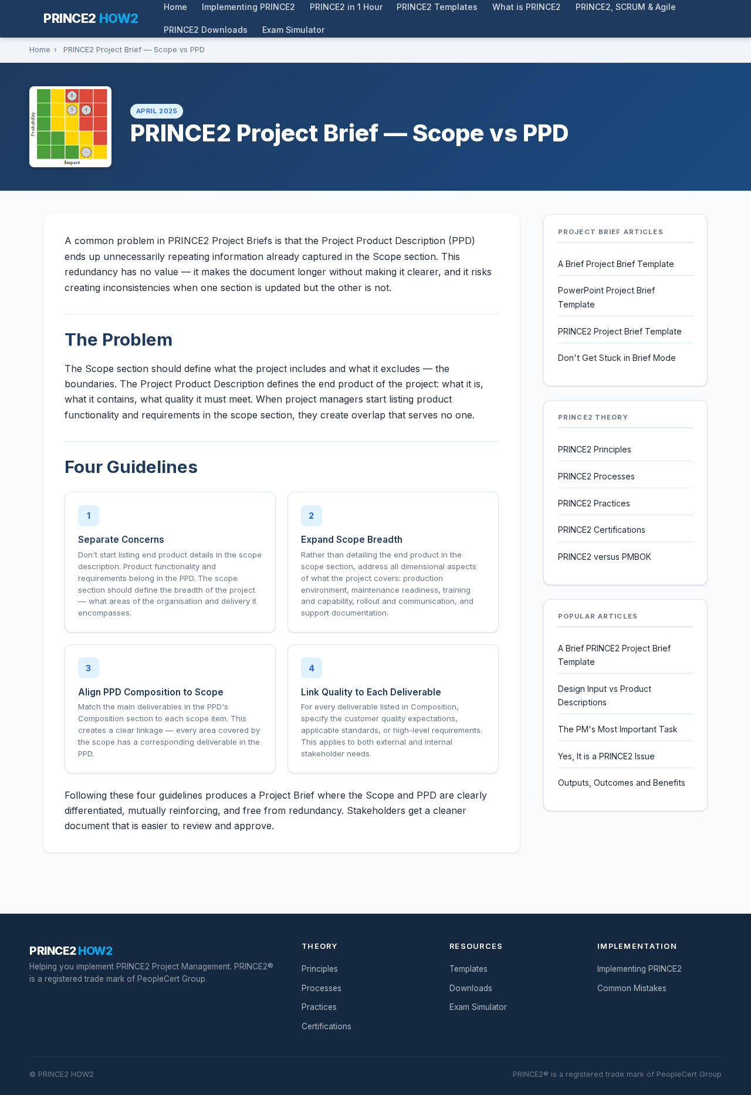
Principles (320, 969)
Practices (319, 1007)
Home (39, 49)
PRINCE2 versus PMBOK (604, 557)
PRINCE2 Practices (594, 503)
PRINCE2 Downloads (206, 30)
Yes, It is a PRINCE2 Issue (606, 756)
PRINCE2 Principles (594, 449)
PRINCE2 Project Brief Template (620, 331)
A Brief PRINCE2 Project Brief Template (614, 655)
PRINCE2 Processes (596, 476)
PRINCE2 (90, 18)
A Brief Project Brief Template (616, 264)
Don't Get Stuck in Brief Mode (617, 358)
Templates (468, 969)
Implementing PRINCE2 (639, 969)
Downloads (470, 988)
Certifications (326, 1026)
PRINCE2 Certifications (601, 530)
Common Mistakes (632, 988)
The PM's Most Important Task (618, 729)
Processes (321, 988)
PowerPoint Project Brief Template (606, 297)
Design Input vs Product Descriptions (604, 695)
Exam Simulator (293, 30)
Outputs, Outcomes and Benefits (621, 783)
